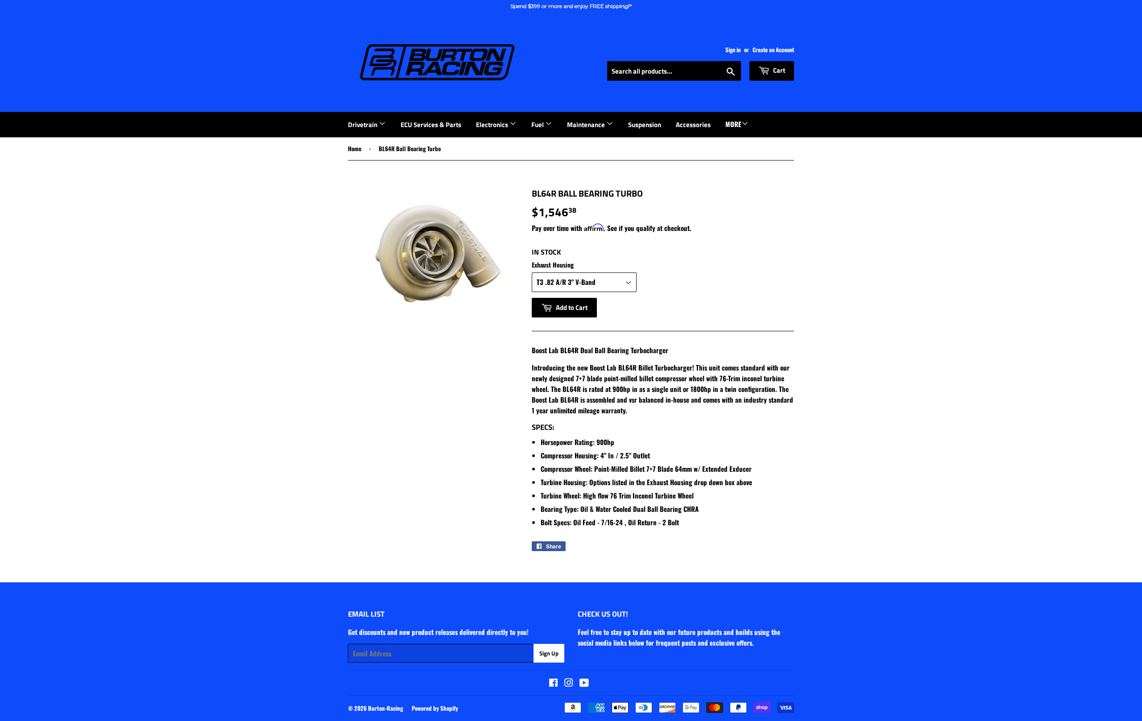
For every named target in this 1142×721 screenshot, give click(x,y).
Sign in (733, 49)
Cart (778, 70)
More (733, 124)
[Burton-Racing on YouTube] (584, 683)
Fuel (538, 124)
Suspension (644, 124)
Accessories (693, 124)
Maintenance (586, 124)
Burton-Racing (385, 708)
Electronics (492, 124)
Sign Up (549, 653)
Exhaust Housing (553, 264)
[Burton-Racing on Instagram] (568, 683)
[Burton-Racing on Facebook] (553, 683)
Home (354, 148)
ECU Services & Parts (431, 124)
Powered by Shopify (435, 708)
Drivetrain (363, 124)
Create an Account (773, 49)
